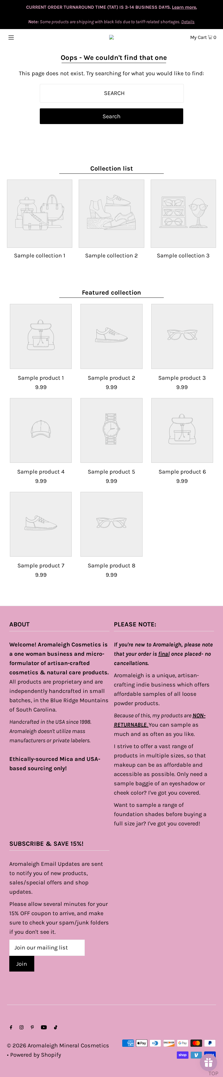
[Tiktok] (55, 1027)
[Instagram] (21, 1027)
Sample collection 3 (183, 255)
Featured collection (111, 292)
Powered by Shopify (35, 1054)
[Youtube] (44, 1027)
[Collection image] (39, 242)
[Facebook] (11, 1027)
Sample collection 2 (111, 255)
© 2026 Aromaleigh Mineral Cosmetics (58, 1045)
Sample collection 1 (39, 255)
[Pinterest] (32, 1027)
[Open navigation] (22, 37)
